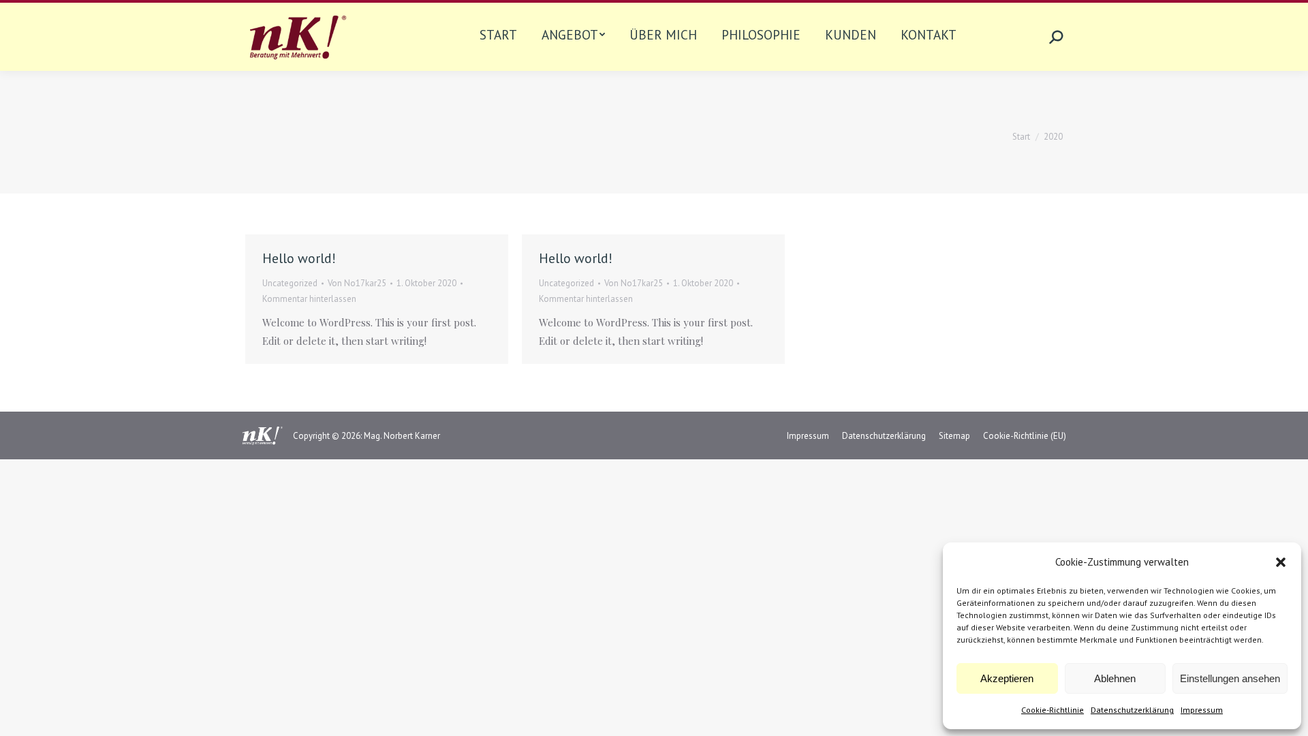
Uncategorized (289, 283)
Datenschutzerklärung (1132, 710)
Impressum (1202, 710)
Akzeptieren (1006, 678)
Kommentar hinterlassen (309, 299)
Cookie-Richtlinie (1052, 710)
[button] (1281, 562)
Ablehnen (1115, 678)
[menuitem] (498, 37)
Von (357, 283)
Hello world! (299, 258)
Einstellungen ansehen (1230, 678)
